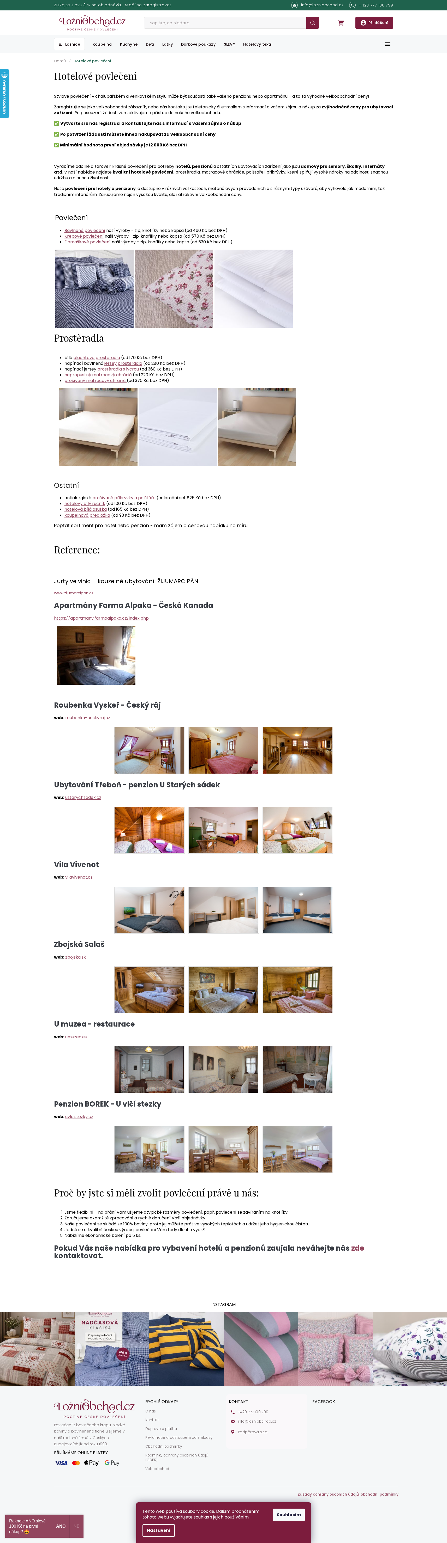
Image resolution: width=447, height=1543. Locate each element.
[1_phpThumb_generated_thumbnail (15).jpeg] (297, 1069)
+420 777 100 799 (253, 1412)
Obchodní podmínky (163, 1446)
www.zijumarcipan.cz (73, 593)
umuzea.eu (76, 1037)
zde (357, 1248)
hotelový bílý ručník (84, 504)
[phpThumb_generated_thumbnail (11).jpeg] (223, 989)
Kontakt (152, 1420)
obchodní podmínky (379, 1494)
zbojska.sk (75, 957)
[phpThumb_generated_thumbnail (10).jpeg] (149, 989)
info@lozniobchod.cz (257, 1421)
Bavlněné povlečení (84, 230)
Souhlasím (289, 1515)
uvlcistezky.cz (79, 1117)
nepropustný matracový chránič (98, 375)
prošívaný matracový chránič (95, 381)
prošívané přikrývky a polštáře (124, 498)
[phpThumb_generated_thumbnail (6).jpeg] (297, 830)
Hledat (312, 23)
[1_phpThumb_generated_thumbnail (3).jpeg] (297, 750)
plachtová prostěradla (96, 358)
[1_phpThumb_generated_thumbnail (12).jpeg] (297, 989)
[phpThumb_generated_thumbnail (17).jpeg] (223, 1149)
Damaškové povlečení (87, 242)
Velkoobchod (157, 1469)
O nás (150, 1411)
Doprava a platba (161, 1429)
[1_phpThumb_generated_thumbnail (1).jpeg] (149, 750)
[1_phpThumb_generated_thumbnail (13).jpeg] (149, 1069)
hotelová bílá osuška (85, 509)
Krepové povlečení (84, 236)
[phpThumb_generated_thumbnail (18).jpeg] (297, 1149)
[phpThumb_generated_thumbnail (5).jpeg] (223, 830)
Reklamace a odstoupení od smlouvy (179, 1437)
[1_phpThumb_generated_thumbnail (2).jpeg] (223, 750)
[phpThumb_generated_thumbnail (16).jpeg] (149, 1149)
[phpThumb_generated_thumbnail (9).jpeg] (297, 910)
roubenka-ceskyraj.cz (87, 718)
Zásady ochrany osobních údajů (328, 1494)
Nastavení (158, 1530)
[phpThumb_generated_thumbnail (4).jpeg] (149, 830)
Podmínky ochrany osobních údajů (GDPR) (176, 1458)
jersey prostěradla (123, 363)
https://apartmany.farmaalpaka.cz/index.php (101, 618)
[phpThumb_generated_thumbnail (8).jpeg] (223, 910)
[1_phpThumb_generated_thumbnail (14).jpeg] (223, 1069)
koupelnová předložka (87, 515)
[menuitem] (69, 44)
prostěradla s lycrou (118, 369)
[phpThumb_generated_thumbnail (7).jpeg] (149, 910)
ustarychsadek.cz (83, 797)
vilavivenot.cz (79, 877)
